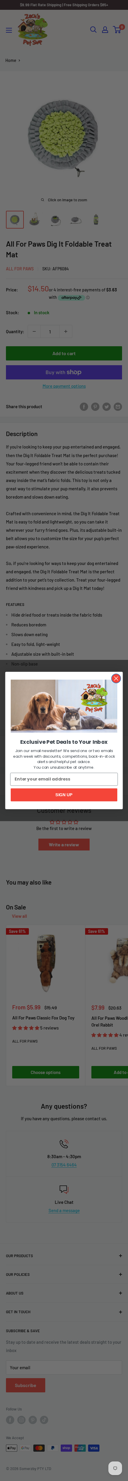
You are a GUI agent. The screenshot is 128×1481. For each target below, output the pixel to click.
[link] (64, 706)
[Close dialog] (116, 678)
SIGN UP (64, 794)
